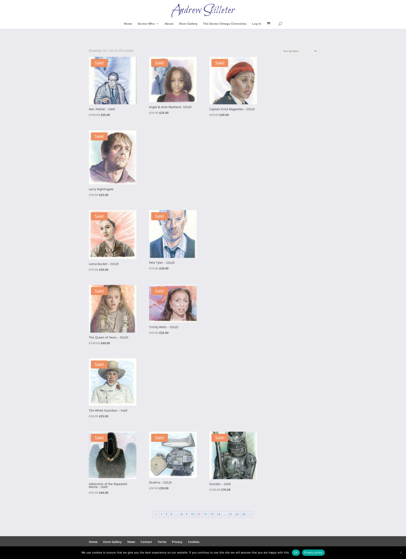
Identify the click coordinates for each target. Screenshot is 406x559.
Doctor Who (146, 23)
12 (205, 514)
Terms (162, 542)
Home (128, 23)
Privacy (177, 542)
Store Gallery (188, 23)
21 (230, 514)
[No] (401, 553)
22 (237, 514)
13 (212, 514)
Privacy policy (313, 552)
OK (296, 552)
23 (243, 514)
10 (192, 514)
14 (218, 514)
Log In (256, 23)
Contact (146, 542)
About (169, 23)
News (131, 542)
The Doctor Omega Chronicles (225, 23)
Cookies (193, 542)
